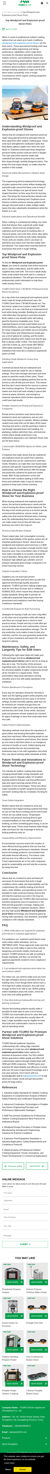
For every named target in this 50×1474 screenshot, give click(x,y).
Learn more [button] (9, 1463)
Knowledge (15, 12)
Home (5, 12)
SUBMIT (24, 1244)
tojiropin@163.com (32, 1076)
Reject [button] (8, 1469)
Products (6, 1438)
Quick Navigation (10, 1444)
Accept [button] (22, 1469)
